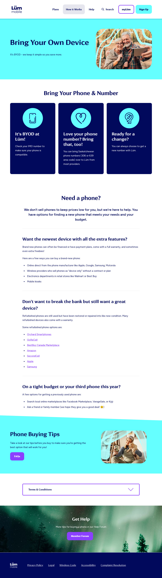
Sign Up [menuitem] (143, 9)
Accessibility (88, 565)
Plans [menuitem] (55, 9)
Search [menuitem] (110, 9)
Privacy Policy (35, 565)
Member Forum (80, 536)
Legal (51, 565)
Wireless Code (67, 565)
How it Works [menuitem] (74, 9)
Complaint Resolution (113, 565)
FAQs (17, 456)
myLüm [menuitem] (126, 9)
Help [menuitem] (91, 9)
